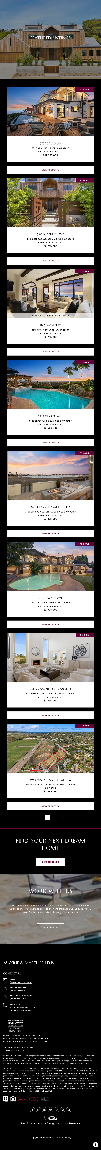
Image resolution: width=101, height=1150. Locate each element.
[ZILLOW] (68, 1109)
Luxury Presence (70, 1123)
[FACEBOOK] (32, 1109)
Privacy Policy (62, 1137)
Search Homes (50, 862)
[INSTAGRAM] (38, 1109)
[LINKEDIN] (44, 1109)
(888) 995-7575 (18, 998)
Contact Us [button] (50, 927)
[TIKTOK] (56, 1109)
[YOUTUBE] (50, 1109)
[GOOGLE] (62, 1109)
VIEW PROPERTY (50, 170)
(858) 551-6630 (18, 990)
